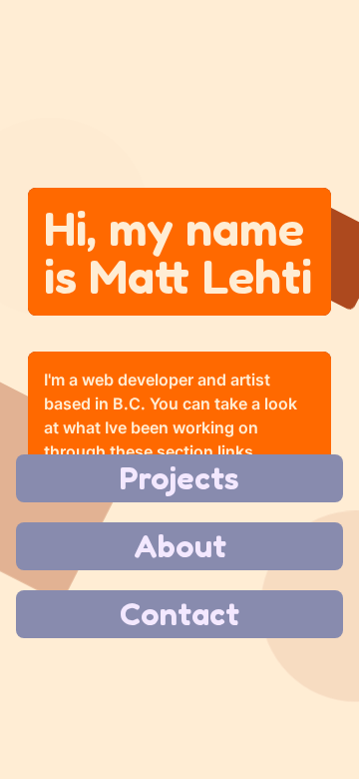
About (180, 545)
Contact (179, 613)
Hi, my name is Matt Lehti (178, 252)
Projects (179, 477)
